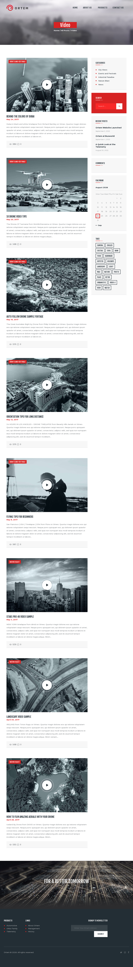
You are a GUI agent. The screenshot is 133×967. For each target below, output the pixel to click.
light (111, 266)
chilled (109, 245)
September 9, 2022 (103, 131)
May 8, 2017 (12, 520)
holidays (110, 261)
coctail (100, 251)
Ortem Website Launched (108, 128)
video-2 (112, 282)
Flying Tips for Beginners (19, 516)
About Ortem (34, 925)
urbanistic (101, 282)
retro (107, 277)
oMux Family (12, 928)
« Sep (99, 225)
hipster (100, 261)
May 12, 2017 (12, 420)
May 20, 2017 (12, 219)
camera (100, 245)
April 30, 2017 (12, 720)
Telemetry (11, 931)
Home (56, 30)
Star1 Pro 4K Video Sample (20, 616)
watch (107, 288)
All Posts (65, 30)
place (99, 277)
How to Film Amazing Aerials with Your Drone (30, 816)
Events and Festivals (17, 62)
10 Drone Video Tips (16, 216)
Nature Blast (15, 562)
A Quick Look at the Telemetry (105, 145)
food (99, 256)
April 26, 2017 (12, 820)
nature (107, 272)
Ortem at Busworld (105, 136)
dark (116, 251)
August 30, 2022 (102, 150)
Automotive (12, 925)
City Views (102, 70)
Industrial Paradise (106, 77)
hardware (109, 256)
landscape (101, 266)
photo (116, 272)
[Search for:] (109, 106)
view (99, 288)
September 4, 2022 (103, 139)
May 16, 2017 (12, 319)
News (100, 84)
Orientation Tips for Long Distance (25, 416)
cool (109, 251)
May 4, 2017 (12, 620)
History (31, 931)
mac (98, 272)
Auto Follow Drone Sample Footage (24, 316)
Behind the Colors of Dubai (20, 116)
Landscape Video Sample (18, 716)
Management (34, 928)
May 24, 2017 (12, 119)
